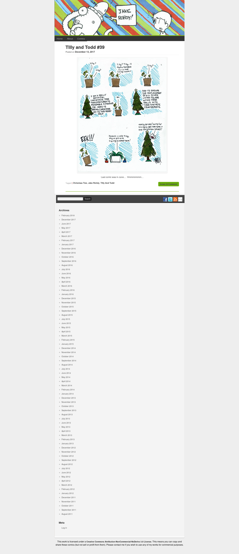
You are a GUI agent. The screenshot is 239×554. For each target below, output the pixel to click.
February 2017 (68, 240)
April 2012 (66, 480)
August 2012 (67, 464)
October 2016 (68, 256)
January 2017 (68, 244)
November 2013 (69, 402)
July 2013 (66, 418)
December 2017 (69, 219)
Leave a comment (168, 184)
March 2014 (67, 385)
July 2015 (66, 319)
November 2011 (69, 501)
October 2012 (68, 455)
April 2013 (66, 431)
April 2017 (66, 232)
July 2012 (66, 468)
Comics (81, 38)
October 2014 (68, 356)
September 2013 (69, 410)
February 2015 (68, 339)
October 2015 (68, 306)
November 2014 (69, 352)
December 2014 (69, 348)
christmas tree (80, 182)
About (70, 38)
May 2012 (66, 476)
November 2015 (69, 302)
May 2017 (66, 227)
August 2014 (67, 364)
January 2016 (68, 294)
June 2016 (66, 273)
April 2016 (66, 281)
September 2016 (69, 261)
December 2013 (69, 397)
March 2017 (67, 236)
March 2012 (67, 485)
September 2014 (69, 360)
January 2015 (68, 344)
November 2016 (69, 252)
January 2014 (68, 393)
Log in (64, 527)
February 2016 (68, 290)
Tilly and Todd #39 (85, 47)
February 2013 (68, 439)
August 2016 (67, 265)
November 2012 (69, 451)
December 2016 (69, 248)
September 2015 (69, 310)
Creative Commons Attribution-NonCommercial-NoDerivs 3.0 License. (119, 541)
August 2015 (67, 314)
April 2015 (66, 331)
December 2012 (69, 447)
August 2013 (67, 414)
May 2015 (66, 327)
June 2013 (66, 422)
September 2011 (69, 509)
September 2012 (69, 460)
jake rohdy (93, 182)
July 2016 (66, 269)
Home (60, 38)
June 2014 (66, 373)
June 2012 (66, 472)
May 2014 (66, 377)
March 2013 (67, 435)
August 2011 (67, 514)
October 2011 (68, 505)
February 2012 (68, 489)
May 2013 (66, 426)
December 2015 (69, 298)
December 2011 (69, 497)
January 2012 (68, 493)
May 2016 (66, 277)
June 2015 (66, 323)
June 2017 (66, 223)
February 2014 (68, 389)
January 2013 (68, 443)
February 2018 (68, 215)
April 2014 (66, 381)
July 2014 (66, 368)
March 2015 (67, 335)
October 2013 (68, 406)
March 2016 (67, 285)
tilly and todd (107, 182)
